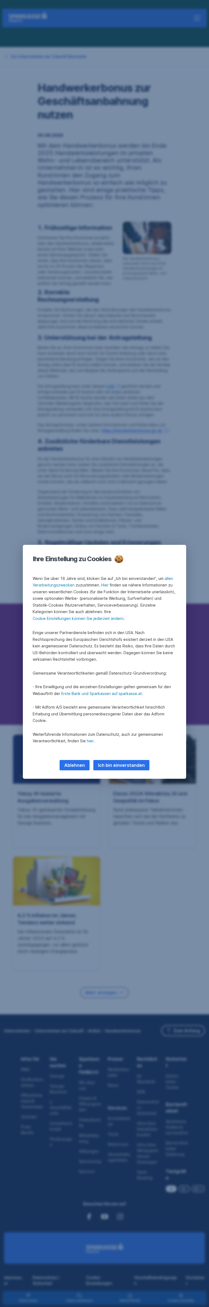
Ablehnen (74, 765)
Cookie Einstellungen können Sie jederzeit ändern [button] (78, 618)
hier (90, 741)
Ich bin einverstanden (121, 765)
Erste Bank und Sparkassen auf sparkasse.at (101, 693)
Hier (105, 585)
